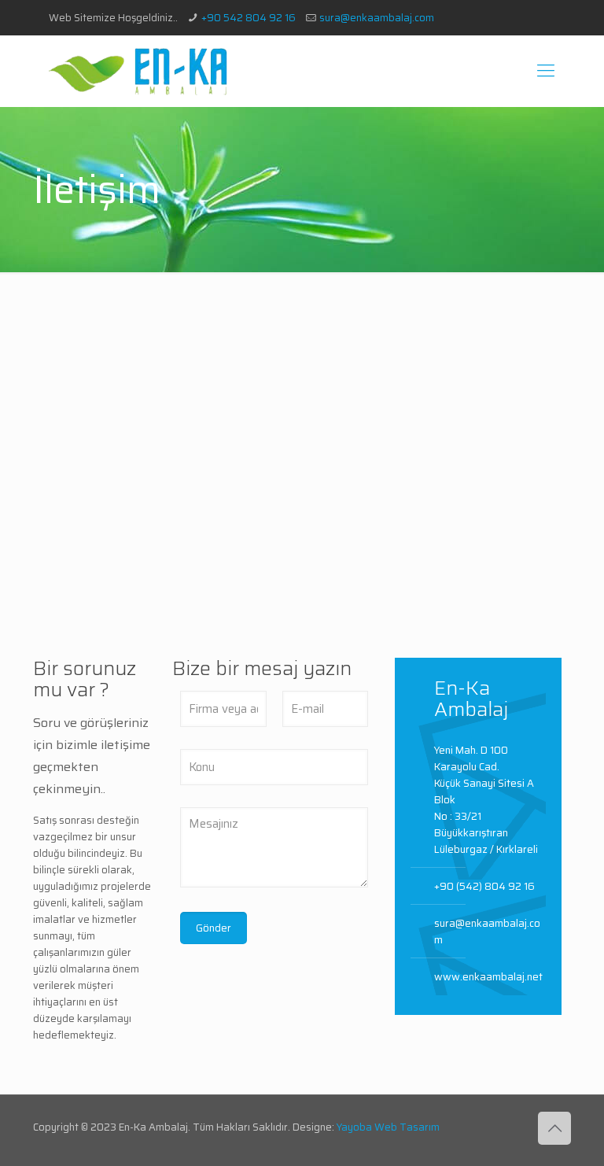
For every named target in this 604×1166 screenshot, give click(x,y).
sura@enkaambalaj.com (376, 17)
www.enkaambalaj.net (488, 977)
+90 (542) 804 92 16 (484, 886)
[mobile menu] (545, 70)
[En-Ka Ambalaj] (138, 70)
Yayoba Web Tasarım (388, 1127)
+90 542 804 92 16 (248, 17)
